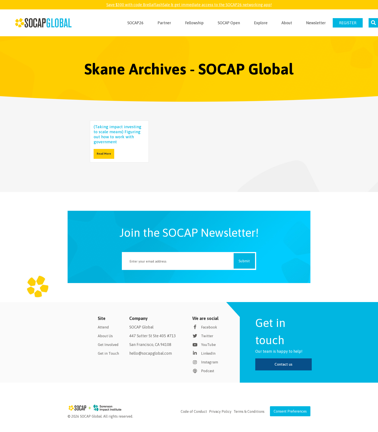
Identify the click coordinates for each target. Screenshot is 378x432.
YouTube (208, 344)
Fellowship (194, 23)
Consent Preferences (290, 411)
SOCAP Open (229, 23)
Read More (104, 153)
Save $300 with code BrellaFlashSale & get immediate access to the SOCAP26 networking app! (189, 4)
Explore (261, 23)
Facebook (209, 327)
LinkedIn (208, 353)
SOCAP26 (135, 23)
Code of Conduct (194, 411)
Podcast (207, 371)
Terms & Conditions (249, 411)
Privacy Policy (220, 411)
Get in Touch (108, 353)
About (287, 23)
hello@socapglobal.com (150, 353)
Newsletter (316, 23)
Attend (103, 327)
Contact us (283, 364)
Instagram (209, 362)
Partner (164, 23)
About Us (105, 336)
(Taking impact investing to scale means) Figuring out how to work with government (117, 134)
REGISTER (347, 23)
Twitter (207, 336)
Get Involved (108, 344)
